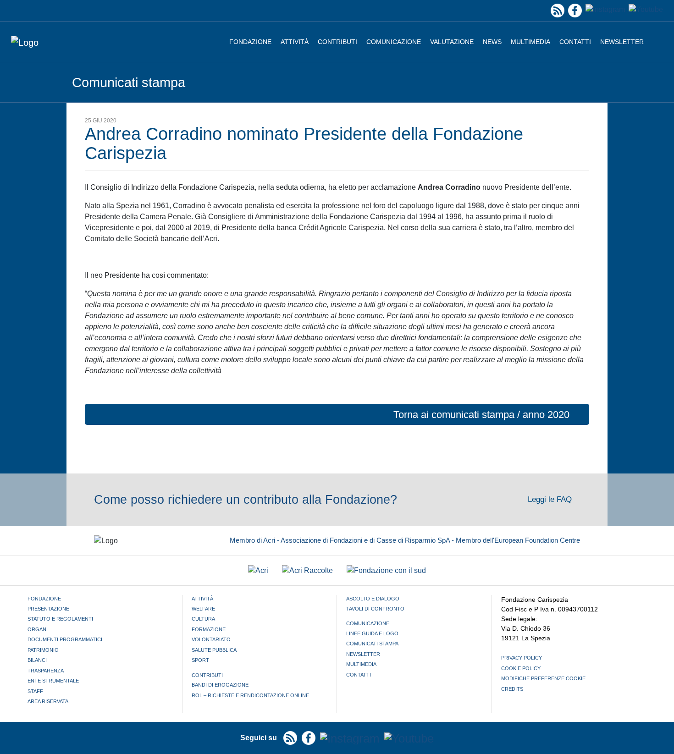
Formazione (209, 629)
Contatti (575, 41)
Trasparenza (46, 670)
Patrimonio (43, 650)
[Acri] (258, 571)
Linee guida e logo (372, 633)
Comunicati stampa (372, 643)
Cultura (203, 619)
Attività (295, 41)
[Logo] (25, 42)
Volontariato (211, 639)
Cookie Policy (521, 668)
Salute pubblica (214, 650)
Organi (38, 629)
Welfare (203, 608)
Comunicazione (393, 41)
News (492, 41)
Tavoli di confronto (375, 608)
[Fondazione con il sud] (386, 571)
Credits (512, 689)
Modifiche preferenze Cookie (543, 678)
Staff (35, 691)
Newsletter (622, 41)
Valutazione (452, 41)
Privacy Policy (521, 657)
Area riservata (48, 701)
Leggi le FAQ (551, 499)
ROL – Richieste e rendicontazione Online (250, 695)
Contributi (337, 41)
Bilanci (37, 660)
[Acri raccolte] (307, 571)
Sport (200, 660)
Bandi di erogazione (220, 685)
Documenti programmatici (65, 639)
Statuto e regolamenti (60, 619)
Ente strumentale (53, 680)
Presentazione (48, 608)
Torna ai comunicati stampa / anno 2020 (481, 414)
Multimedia (530, 41)
